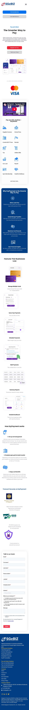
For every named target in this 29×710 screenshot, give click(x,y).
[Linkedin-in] (4, 694)
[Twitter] (8, 694)
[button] (26, 4)
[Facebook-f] (2, 694)
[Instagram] (6, 694)
